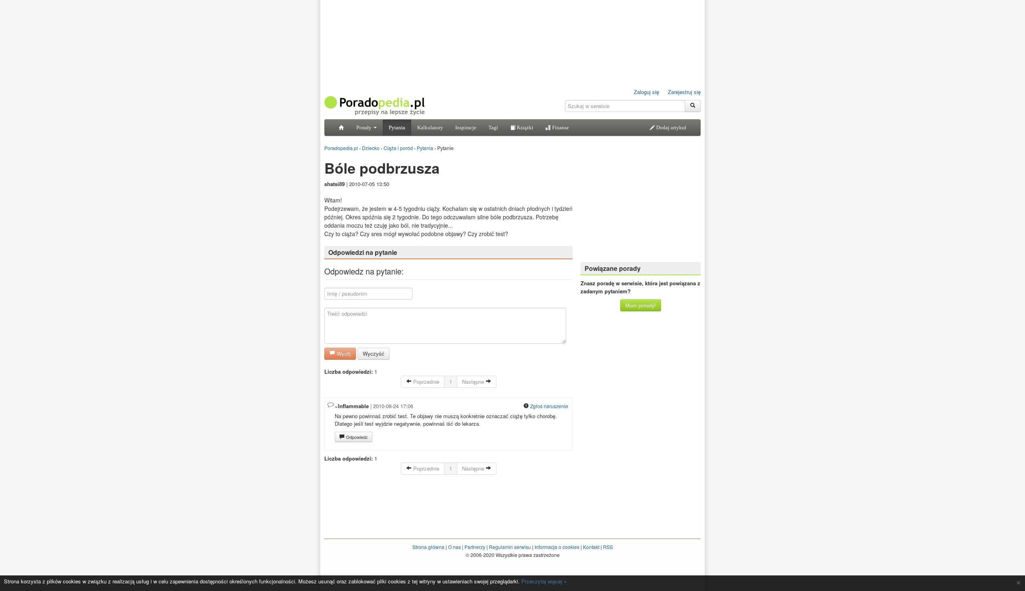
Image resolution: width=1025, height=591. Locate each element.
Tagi (493, 127)
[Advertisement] (641, 206)
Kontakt (591, 546)
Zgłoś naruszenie (548, 406)
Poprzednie (425, 381)
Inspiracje (465, 127)
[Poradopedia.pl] (374, 105)
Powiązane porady (613, 268)
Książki (524, 127)
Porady (364, 127)
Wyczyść (373, 353)
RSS (608, 546)
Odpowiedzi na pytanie (362, 252)
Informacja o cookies (557, 546)
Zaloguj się (646, 92)
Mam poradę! (640, 305)
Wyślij (343, 353)
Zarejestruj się (684, 92)
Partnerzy (474, 546)
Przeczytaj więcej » (544, 581)
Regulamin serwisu (510, 546)
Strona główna (428, 546)
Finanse (560, 127)
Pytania (397, 127)
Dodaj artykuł (670, 127)
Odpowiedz (356, 437)
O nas (454, 546)
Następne (474, 381)
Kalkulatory (430, 127)
